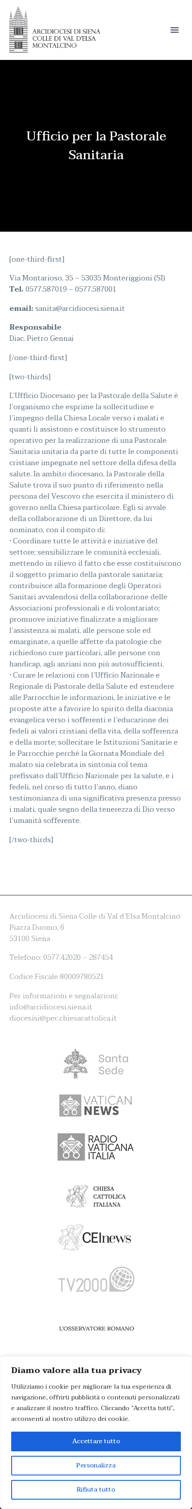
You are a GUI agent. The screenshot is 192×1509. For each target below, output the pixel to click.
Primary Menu (175, 30)
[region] (96, 1432)
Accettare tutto (96, 1441)
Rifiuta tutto (96, 1489)
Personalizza (96, 1465)
